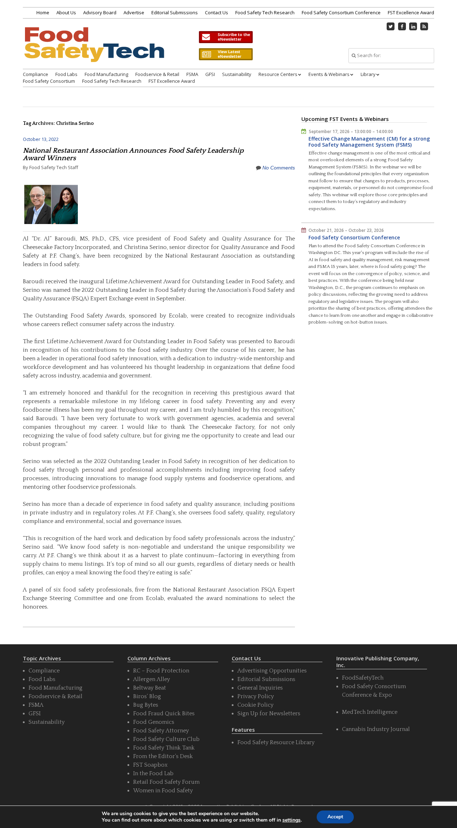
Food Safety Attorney (161, 730)
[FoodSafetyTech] (94, 51)
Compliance (35, 74)
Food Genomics (153, 722)
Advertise (134, 12)
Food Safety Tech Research (265, 12)
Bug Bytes (145, 705)
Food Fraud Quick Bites (164, 713)
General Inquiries (260, 688)
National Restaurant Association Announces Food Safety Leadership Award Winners (133, 154)
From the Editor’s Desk (163, 756)
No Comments (278, 168)
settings (291, 820)
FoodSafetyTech (362, 678)
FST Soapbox (150, 765)
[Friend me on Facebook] (402, 26)
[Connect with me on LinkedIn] (413, 26)
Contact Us (216, 12)
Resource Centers (277, 74)
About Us (66, 12)
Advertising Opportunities (272, 670)
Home (42, 12)
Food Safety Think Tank (164, 748)
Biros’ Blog (147, 696)
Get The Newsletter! (225, 37)
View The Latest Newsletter (225, 54)
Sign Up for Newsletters (268, 713)
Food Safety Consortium (49, 81)
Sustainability (236, 74)
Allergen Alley (151, 679)
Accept (335, 816)
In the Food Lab (153, 773)
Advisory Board (99, 12)
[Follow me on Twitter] (391, 26)
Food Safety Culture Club (166, 739)
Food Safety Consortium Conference (341, 12)
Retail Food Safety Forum (166, 782)
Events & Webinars (329, 74)
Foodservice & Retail (157, 74)
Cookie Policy (255, 705)
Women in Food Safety (163, 790)
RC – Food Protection (161, 670)
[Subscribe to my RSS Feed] (424, 26)
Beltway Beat (149, 688)
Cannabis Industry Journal (376, 729)
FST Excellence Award (411, 12)
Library (368, 74)
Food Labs (66, 74)
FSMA (192, 74)
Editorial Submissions (174, 12)
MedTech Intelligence (369, 712)
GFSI (210, 74)
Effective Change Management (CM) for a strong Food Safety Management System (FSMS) (369, 141)
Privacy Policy (255, 696)
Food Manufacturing (106, 74)
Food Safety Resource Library (276, 742)
